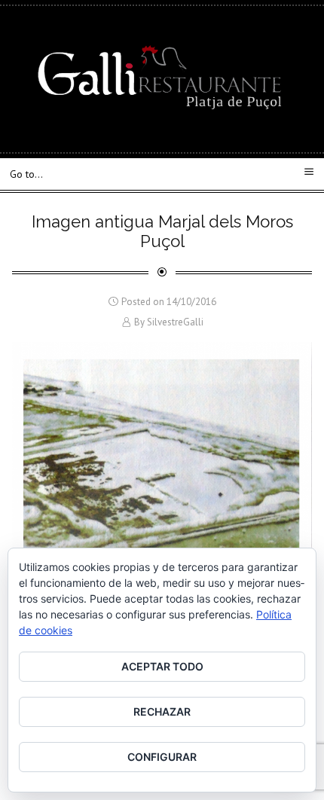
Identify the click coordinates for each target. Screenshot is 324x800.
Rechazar (162, 711)
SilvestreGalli (175, 322)
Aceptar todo (162, 666)
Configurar (162, 756)
